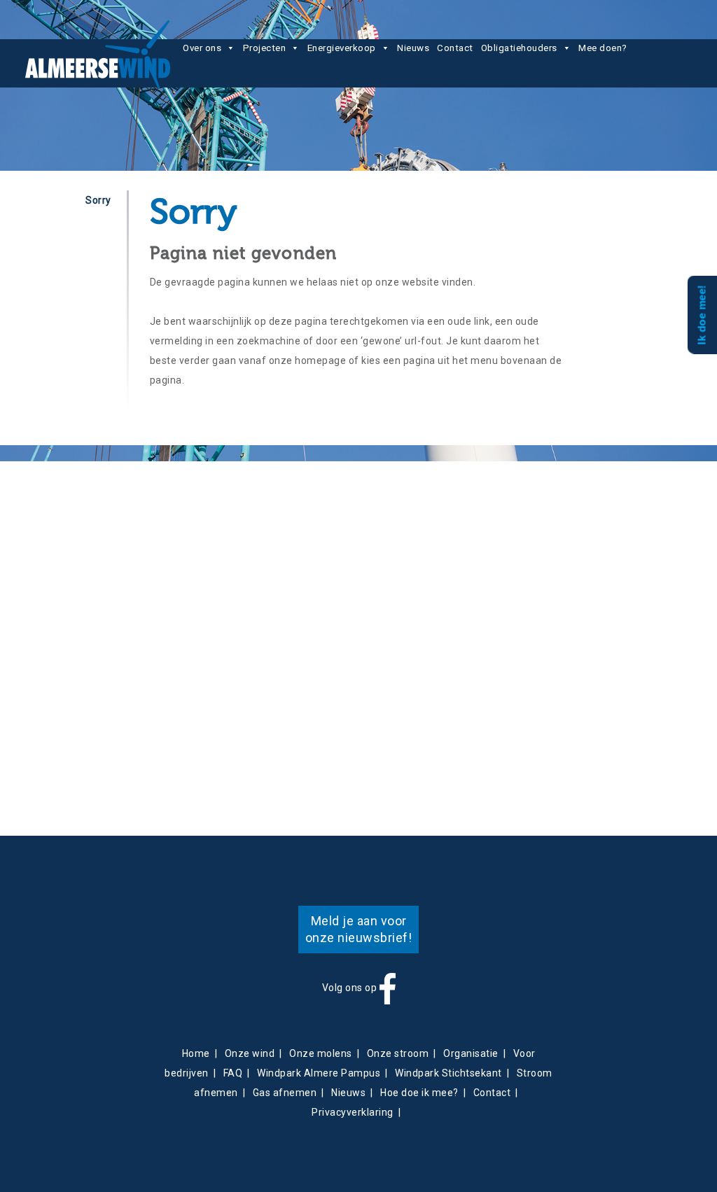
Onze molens (320, 1053)
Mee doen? (602, 48)
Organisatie (471, 1053)
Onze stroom (398, 1053)
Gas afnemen (285, 1092)
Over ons (202, 48)
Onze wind (250, 1053)
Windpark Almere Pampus (318, 1073)
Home (196, 1053)
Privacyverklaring (353, 1112)
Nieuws (413, 48)
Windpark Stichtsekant (448, 1073)
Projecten (264, 48)
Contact (455, 48)
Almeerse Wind (97, 54)
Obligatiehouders (519, 48)
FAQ (233, 1073)
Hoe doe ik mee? (419, 1092)
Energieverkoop (341, 48)
